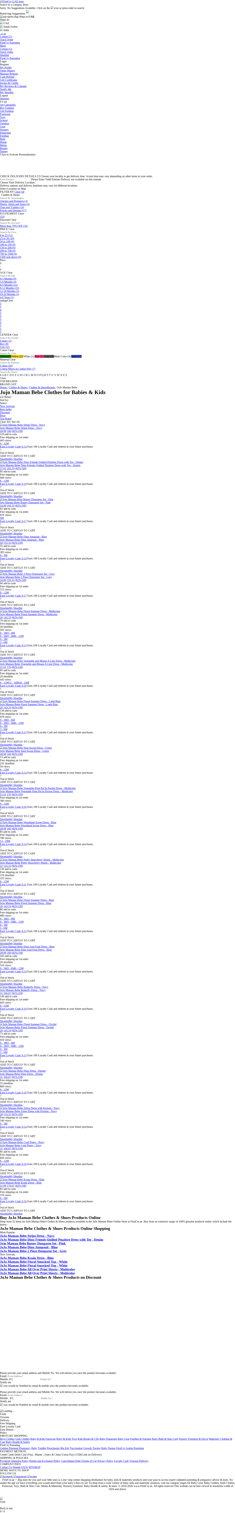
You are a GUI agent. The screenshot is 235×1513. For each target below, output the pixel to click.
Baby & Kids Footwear (43, 1438)
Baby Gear (124, 1438)
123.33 (7, 865)
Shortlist (4, 55)
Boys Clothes (7, 1438)
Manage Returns (9, 73)
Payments (5, 1461)
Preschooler (53, 1448)
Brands (17, 1467)
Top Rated (5, 418)
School (4, 120)
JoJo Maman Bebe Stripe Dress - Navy (21, 428)
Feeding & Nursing (140, 1438)
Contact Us (6, 48)
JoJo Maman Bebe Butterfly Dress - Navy (23, 990)
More (3, 45)
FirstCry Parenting (10, 58)
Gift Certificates (8, 80)
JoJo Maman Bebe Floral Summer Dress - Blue (25, 903)
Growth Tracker (92, 1448)
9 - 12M (4, 592)
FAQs (24, 1467)
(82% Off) (17, 431)
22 (1, 865)
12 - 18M (14, 682)
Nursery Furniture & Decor (193, 1438)
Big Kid (64, 1448)
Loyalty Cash (121, 1461)
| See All (15, 421)
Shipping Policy (20, 1461)
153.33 (7, 542)
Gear (2, 126)
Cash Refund (7, 76)
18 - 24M (24, 682)
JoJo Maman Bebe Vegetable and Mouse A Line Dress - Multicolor (36, 664)
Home (3, 142)
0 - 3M (3, 555)
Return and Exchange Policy (44, 1461)
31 (1, 993)
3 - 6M (11, 632)
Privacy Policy (105, 1461)
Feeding (4, 135)
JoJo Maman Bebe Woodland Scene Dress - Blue (27, 825)
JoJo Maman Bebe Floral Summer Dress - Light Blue (29, 704)
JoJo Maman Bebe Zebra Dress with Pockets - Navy (28, 1111)
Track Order (6, 52)
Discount (5, 412)
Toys (2, 117)
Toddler (42, 1448)
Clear (21, 213)
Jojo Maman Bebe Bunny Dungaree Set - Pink (25, 502)
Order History (7, 70)
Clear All (19, 191)
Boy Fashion (7, 107)
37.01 (3, 468)
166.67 (7, 993)
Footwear (5, 114)
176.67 (10, 1185)
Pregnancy (25, 1448)
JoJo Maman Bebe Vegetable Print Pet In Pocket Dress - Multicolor (36, 791)
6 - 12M (4, 443)
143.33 (7, 617)
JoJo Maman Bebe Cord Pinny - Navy (21, 1145)
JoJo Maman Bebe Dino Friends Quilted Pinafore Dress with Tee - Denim (40, 465)
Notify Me (5, 89)
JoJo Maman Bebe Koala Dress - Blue (21, 1182)
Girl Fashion (7, 111)
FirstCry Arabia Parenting (130, 1448)
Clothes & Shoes (18, 387)
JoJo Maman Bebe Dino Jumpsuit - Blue (22, 539)
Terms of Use (89, 1461)
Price (3, 415)
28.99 (3, 431)
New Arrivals (7, 406)
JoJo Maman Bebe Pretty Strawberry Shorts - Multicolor (30, 862)
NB (2, 518)
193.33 (10, 505)
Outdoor (4, 123)
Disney (4, 151)
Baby (34, 1448)
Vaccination (76, 1448)
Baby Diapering (108, 1438)
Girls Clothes (22, 1438)
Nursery (4, 129)
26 (1, 617)
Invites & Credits (9, 83)
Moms (3, 145)
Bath (2, 139)
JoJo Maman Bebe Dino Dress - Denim (21, 1074)
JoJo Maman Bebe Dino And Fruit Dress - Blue (26, 949)
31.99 (3, 1185)
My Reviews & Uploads (13, 86)
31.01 (3, 667)
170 (9, 667)
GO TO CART (27, 455)
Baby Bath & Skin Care (165, 1438)
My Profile (6, 67)
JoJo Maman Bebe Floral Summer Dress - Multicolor (28, 614)
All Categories (8, 104)
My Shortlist (6, 92)
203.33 (10, 468)
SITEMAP (34, 1467)
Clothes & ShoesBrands (42, 387)
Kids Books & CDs (88, 1438)
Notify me (5, 1382)
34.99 (3, 505)
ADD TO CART (9, 455)
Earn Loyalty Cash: (13, 446)
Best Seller (6, 409)
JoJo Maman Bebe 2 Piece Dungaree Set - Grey (26, 577)
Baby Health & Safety (18, 1442)
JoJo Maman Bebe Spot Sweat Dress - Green (24, 751)
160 (9, 431)
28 (1, 542)
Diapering (5, 132)
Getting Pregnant (9, 1448)
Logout (4, 95)
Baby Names (108, 1448)
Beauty (4, 148)
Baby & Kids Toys (66, 1438)
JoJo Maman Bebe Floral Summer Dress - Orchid (27, 1027)
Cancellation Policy (71, 1461)
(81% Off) (17, 993)
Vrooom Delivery (138, 1461)
